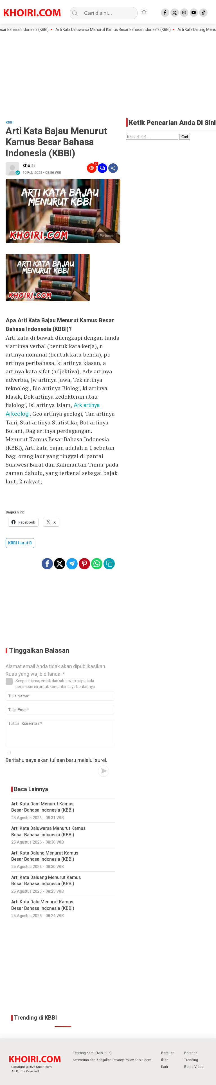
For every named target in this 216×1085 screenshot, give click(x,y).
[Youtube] (194, 12)
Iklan (164, 1060)
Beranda (190, 1053)
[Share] (113, 168)
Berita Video (193, 1066)
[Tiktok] (203, 12)
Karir (164, 1066)
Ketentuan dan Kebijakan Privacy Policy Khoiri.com (112, 1060)
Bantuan (167, 1053)
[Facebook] (165, 12)
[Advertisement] (108, 74)
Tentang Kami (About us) (92, 1053)
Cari (184, 137)
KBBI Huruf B (20, 543)
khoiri (28, 165)
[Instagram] (184, 12)
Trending (191, 1060)
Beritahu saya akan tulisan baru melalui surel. (56, 760)
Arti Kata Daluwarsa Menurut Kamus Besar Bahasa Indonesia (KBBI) (100, 30)
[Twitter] (174, 12)
